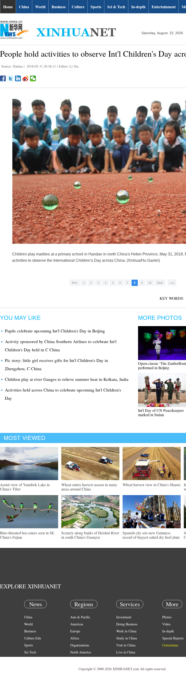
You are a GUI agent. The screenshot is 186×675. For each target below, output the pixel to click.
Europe (75, 631)
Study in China (126, 638)
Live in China (125, 652)
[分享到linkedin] (18, 78)
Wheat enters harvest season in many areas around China (89, 486)
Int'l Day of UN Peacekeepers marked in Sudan (161, 412)
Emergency (124, 659)
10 (149, 282)
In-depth (138, 6)
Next (160, 282)
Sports (96, 6)
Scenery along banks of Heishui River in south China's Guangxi (90, 535)
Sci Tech (30, 652)
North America (80, 652)
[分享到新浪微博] (26, 78)
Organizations (79, 645)
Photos (166, 617)
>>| (172, 282)
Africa (74, 638)
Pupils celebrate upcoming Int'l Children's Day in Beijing (55, 331)
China (24, 6)
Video (166, 624)
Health (28, 659)
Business (59, 6)
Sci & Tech (116, 6)
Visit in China (125, 645)
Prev (74, 282)
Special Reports (173, 638)
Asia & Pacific (80, 617)
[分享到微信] (33, 78)
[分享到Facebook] (3, 78)
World (40, 6)
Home (8, 6)
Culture (78, 6)
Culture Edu (32, 638)
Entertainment (164, 6)
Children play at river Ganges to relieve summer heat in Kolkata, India (66, 379)
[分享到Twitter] (11, 78)
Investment (123, 617)
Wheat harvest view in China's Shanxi (151, 484)
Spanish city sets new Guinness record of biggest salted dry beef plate (151, 535)
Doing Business (126, 624)
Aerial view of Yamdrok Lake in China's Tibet (25, 486)
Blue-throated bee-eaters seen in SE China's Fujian (27, 535)
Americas (76, 624)
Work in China (126, 631)
